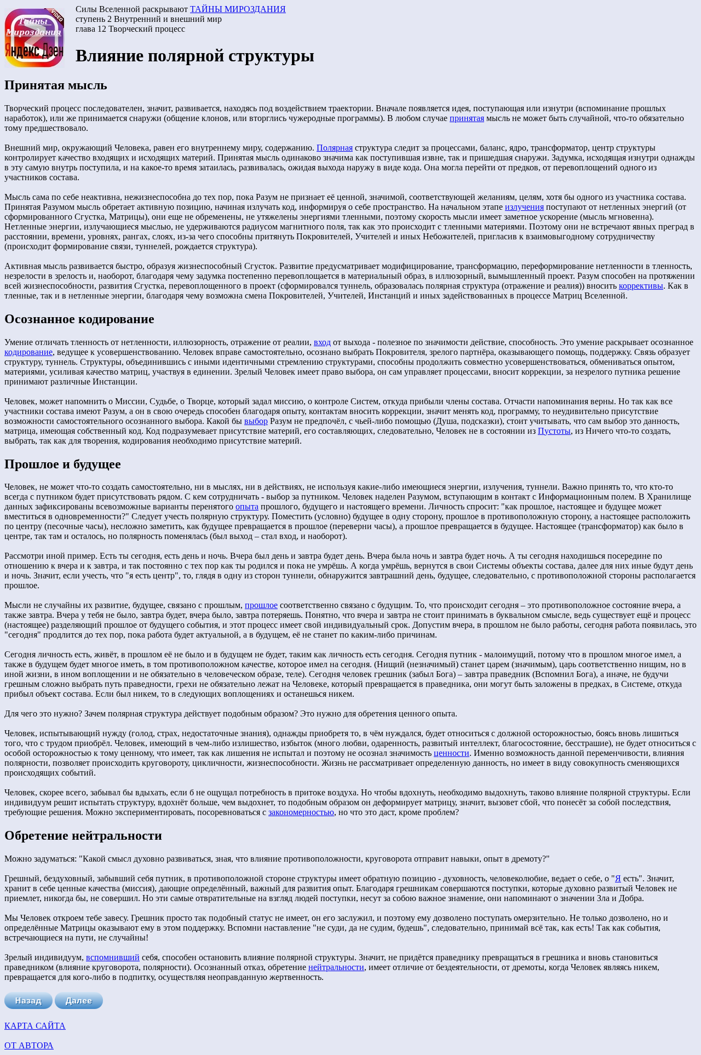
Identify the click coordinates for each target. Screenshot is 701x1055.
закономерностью (301, 812)
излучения (524, 206)
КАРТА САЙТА (35, 1025)
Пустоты (554, 430)
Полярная (335, 147)
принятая (467, 118)
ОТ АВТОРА (29, 1045)
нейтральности (336, 967)
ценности (451, 753)
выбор (256, 421)
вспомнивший (113, 957)
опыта (246, 506)
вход (322, 342)
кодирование (28, 352)
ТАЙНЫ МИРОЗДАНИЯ (238, 9)
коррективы (641, 285)
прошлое (261, 605)
